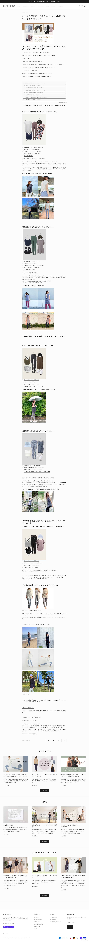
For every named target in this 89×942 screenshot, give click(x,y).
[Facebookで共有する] (48, 740)
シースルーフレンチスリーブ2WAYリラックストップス (37, 471)
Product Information (44, 852)
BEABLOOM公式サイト (8, 923)
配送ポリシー (37, 926)
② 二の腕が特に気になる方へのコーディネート (35, 87)
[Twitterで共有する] (53, 740)
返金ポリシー (37, 922)
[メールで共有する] (64, 740)
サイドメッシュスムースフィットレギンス (34, 265)
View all (44, 790)
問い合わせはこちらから (55, 922)
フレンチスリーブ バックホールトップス (33, 147)
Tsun (66, 102)
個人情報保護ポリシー (39, 924)
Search (35, 929)
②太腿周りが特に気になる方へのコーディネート (35, 94)
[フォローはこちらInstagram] (7, 933)
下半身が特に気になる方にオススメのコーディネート (35, 90)
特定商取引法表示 (38, 919)
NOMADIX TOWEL (28, 156)
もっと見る (6, 785)
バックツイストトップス (29, 269)
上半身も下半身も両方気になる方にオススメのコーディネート (36, 97)
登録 (70, 927)
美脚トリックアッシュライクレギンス (33, 469)
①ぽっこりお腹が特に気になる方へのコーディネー (35, 85)
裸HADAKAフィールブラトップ (31, 149)
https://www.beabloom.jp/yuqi (29, 734)
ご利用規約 (36, 917)
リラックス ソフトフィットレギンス (32, 151)
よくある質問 (53, 919)
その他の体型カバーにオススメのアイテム (33, 99)
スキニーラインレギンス (29, 382)
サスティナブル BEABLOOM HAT (32, 465)
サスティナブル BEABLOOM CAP (32, 153)
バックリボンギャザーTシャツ (31, 567)
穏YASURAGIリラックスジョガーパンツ (33, 563)
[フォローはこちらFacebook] (3, 933)
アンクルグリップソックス (30, 263)
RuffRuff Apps (61, 102)
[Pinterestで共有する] (58, 740)
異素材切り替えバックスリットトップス (33, 386)
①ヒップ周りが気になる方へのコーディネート (34, 92)
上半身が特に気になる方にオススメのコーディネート (35, 83)
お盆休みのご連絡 (8, 825)
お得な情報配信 (53, 917)
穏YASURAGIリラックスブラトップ (32, 261)
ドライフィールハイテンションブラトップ (34, 467)
